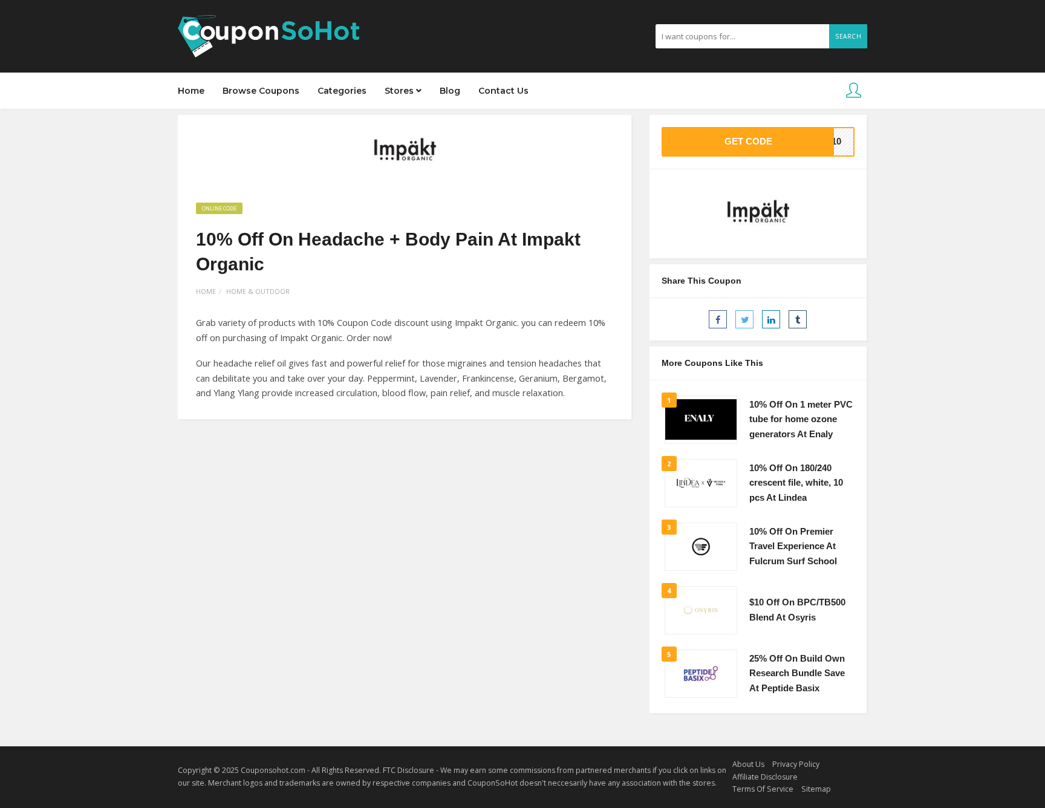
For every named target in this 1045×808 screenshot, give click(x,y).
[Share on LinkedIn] (771, 319)
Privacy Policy (795, 764)
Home (191, 90)
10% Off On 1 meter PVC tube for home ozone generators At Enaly (801, 419)
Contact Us (503, 90)
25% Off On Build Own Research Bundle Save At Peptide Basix (797, 673)
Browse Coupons (261, 90)
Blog (450, 90)
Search (848, 36)
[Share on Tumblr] (798, 319)
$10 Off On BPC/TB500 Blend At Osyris (797, 610)
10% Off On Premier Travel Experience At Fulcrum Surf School (793, 546)
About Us (748, 764)
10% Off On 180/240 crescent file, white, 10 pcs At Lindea (796, 483)
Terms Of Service (762, 789)
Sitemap (816, 789)
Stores (400, 90)
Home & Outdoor (258, 291)
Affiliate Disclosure (765, 777)
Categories (341, 90)
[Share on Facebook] (718, 319)
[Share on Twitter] (744, 319)
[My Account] (853, 91)
